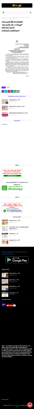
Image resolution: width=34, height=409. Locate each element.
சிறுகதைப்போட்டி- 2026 (14, 100)
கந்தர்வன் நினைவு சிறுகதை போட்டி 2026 (18, 113)
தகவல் (6, 17)
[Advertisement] (17, 326)
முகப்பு (3, 17)
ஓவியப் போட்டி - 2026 (14, 279)
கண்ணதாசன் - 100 (13, 233)
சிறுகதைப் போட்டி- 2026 (14, 220)
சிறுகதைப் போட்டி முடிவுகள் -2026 (16, 106)
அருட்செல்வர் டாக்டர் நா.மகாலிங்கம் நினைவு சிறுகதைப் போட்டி (19, 227)
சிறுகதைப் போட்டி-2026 (14, 240)
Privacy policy (5, 399)
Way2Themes (16, 405)
